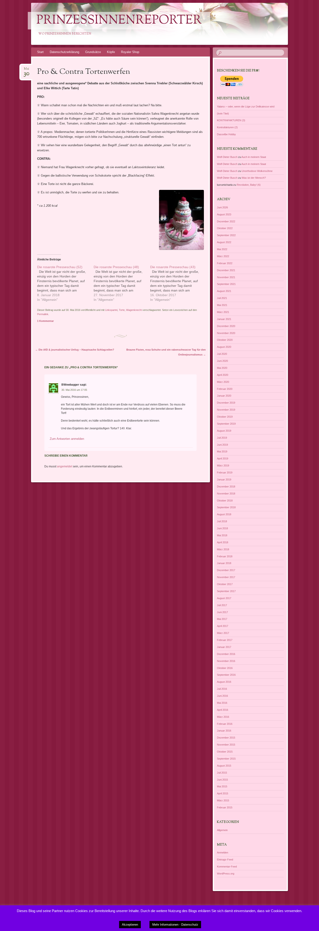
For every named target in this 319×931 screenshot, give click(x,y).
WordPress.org (225, 873)
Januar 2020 (224, 395)
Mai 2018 (222, 535)
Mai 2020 (222, 367)
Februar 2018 (224, 556)
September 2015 (226, 758)
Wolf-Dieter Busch (227, 157)
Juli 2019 (222, 437)
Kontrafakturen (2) (227, 127)
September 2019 (226, 423)
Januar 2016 (224, 730)
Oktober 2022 (225, 228)
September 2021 (226, 284)
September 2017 (226, 591)
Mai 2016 (222, 702)
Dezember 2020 (226, 326)
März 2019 (223, 465)
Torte (122, 310)
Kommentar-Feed (227, 866)
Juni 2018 (222, 528)
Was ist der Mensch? (254, 177)
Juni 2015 (222, 779)
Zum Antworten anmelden (67, 439)
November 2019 (226, 409)
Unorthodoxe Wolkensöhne (257, 171)
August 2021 (224, 291)
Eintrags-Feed (225, 859)
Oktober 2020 (225, 339)
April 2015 (222, 793)
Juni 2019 (222, 444)
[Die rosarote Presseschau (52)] (65, 283)
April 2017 (222, 626)
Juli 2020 (222, 353)
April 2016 (222, 709)
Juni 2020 (222, 360)
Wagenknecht (134, 310)
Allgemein (222, 830)
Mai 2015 (222, 786)
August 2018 (224, 514)
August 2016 (224, 681)
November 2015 (226, 744)
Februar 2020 (224, 388)
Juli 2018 (222, 521)
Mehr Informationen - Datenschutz (175, 924)
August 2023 (224, 214)
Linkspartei (111, 310)
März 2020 (223, 381)
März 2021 (223, 312)
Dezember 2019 (226, 402)
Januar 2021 (224, 319)
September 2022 (226, 235)
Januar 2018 (224, 563)
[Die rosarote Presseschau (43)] (178, 283)
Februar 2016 (224, 723)
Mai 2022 (222, 249)
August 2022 (224, 242)
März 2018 (223, 549)
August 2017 (224, 598)
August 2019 (224, 430)
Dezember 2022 (226, 221)
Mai (26, 70)
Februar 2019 (224, 472)
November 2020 (226, 333)
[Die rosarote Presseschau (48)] (122, 283)
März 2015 (223, 800)
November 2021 (226, 277)
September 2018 (226, 507)
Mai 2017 (222, 619)
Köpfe (111, 52)
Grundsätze (93, 52)
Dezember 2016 (226, 654)
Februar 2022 (224, 263)
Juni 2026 (222, 207)
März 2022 (223, 256)
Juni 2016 (222, 695)
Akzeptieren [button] (130, 924)
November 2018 (226, 493)
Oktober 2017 (225, 584)
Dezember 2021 (226, 270)
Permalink (42, 314)
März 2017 (223, 633)
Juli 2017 (222, 605)
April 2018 (222, 542)
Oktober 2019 (225, 416)
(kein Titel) (223, 113)
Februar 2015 (224, 807)
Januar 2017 (224, 647)
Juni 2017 (222, 612)
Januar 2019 (224, 479)
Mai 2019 (222, 451)
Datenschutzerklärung (64, 52)
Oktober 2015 (225, 751)
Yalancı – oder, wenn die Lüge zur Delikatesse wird (245, 106)
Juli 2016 (222, 688)
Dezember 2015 (226, 737)
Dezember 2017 (226, 570)
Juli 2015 (222, 772)
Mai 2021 (222, 305)
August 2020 (224, 346)
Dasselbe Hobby (226, 134)
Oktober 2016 (225, 668)
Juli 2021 (222, 298)
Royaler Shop (130, 52)
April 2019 (222, 458)
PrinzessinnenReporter (119, 20)
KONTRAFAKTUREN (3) (231, 120)
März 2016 (223, 716)
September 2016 (226, 674)
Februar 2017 (224, 640)
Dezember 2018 (226, 486)
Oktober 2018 (225, 500)
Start (40, 52)
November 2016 (226, 661)
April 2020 (222, 374)
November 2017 (226, 577)
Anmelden (222, 852)
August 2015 (224, 765)
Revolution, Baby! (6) (249, 184)
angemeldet (64, 466)
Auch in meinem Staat (253, 157)
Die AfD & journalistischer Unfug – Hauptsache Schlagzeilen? (74, 349)
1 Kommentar (45, 321)
